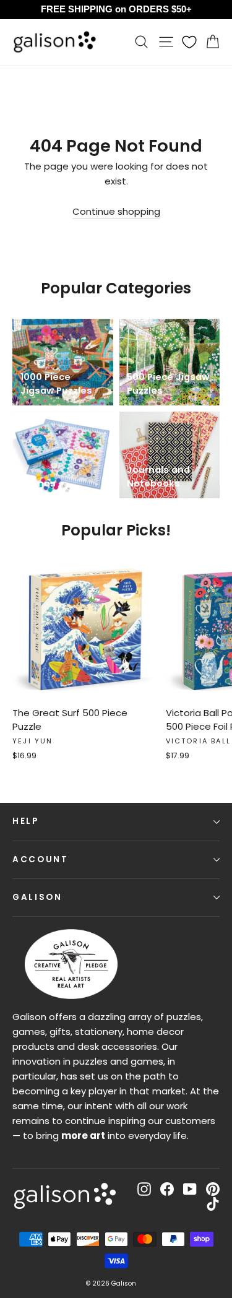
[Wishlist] (189, 42)
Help (25, 821)
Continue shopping (116, 211)
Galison (37, 897)
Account (40, 859)
